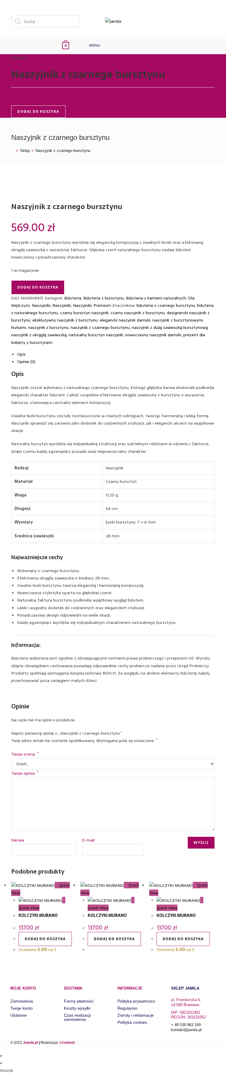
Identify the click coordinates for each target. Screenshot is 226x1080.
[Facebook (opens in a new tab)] (210, 20)
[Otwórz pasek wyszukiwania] (118, 45)
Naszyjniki (41, 305)
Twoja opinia (24, 773)
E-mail (88, 840)
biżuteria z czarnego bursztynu (166, 305)
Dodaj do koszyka (38, 112)
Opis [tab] (21, 354)
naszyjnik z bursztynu (48, 327)
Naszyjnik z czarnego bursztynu (63, 150)
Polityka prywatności (136, 1001)
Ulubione (18, 1015)
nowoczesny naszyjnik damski (153, 335)
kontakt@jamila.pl (186, 1030)
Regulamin (127, 1008)
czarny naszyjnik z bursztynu (138, 312)
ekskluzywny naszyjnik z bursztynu (65, 320)
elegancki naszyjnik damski (125, 320)
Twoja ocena (25, 754)
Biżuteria (72, 298)
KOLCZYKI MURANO (38, 915)
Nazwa (17, 840)
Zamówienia (21, 1001)
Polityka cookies (132, 1022)
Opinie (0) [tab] (26, 361)
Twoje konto (21, 1008)
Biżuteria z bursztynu (103, 298)
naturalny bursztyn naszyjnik (96, 335)
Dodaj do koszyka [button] (45, 939)
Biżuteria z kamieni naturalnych (156, 298)
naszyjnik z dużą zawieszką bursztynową (170, 327)
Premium (102, 305)
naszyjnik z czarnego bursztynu (100, 327)
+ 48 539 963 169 (186, 1025)
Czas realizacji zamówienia (77, 1017)
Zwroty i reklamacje (135, 1015)
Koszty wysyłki (77, 1008)
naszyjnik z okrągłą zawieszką (39, 335)
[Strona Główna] (12, 150)
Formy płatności (79, 1001)
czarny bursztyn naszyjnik (84, 312)
